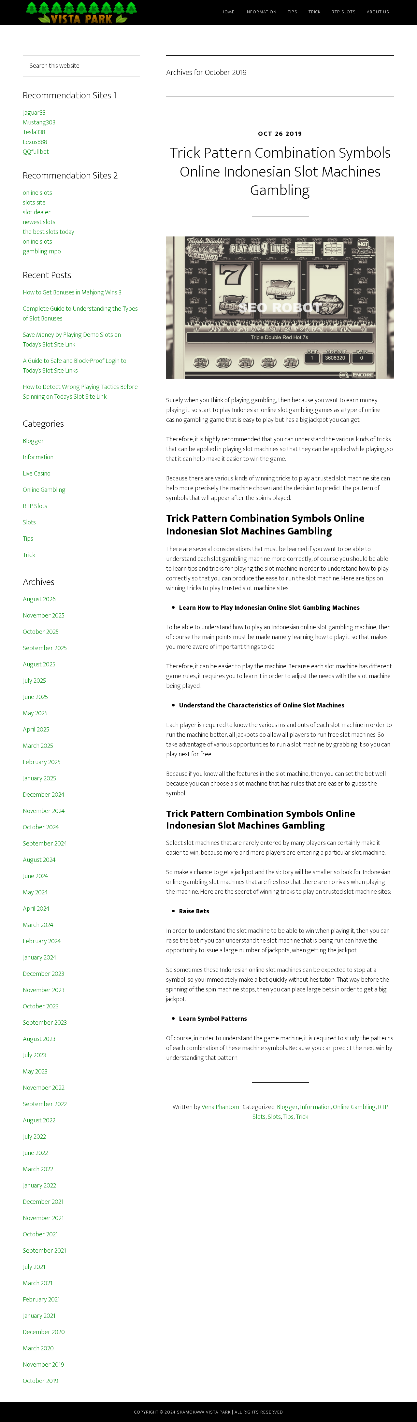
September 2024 (45, 843)
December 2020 (44, 1332)
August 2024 (39, 859)
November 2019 (43, 1364)
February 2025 (42, 762)
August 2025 (39, 664)
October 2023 (41, 1006)
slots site (34, 202)
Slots (274, 1116)
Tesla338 (34, 132)
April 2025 (36, 729)
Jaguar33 (34, 112)
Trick (302, 1116)
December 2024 (44, 794)
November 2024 (44, 811)
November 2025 (44, 615)
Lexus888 (35, 142)
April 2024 (36, 908)
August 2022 (39, 1120)
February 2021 (41, 1299)
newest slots (39, 222)
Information (315, 1107)
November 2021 (43, 1218)
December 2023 (43, 973)
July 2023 (34, 1055)
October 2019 (40, 1380)
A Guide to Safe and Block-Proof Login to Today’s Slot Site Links (74, 365)
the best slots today (48, 231)
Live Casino (36, 473)
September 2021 (44, 1250)
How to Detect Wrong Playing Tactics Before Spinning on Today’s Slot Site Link (80, 391)
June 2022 (35, 1153)
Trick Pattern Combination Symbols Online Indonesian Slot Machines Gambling (280, 172)
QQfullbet (36, 151)
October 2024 (41, 827)
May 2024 (35, 892)
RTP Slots (35, 506)
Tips (288, 1116)
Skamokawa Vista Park (81, 12)
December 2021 (43, 1201)
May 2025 (35, 713)
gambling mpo (42, 251)
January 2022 (39, 1185)
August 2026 (39, 599)
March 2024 (38, 925)
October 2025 (41, 631)
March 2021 (37, 1283)
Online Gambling (354, 1107)
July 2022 (34, 1136)
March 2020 (38, 1348)
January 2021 (39, 1315)
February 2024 (42, 941)
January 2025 (39, 778)
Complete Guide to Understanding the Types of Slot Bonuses (80, 313)
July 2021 (34, 1267)
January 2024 (39, 957)
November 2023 (44, 990)
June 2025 (35, 697)
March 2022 (38, 1169)
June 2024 (35, 876)
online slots (37, 192)
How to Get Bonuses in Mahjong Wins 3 (72, 292)
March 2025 (38, 745)
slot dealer (37, 212)
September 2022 (45, 1104)
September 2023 (45, 1022)
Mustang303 (39, 122)
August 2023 (39, 1039)
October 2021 (40, 1234)
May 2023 (35, 1071)
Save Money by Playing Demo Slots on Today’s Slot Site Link (72, 339)
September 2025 (45, 648)
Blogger (287, 1107)
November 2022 (44, 1087)
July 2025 (34, 680)
